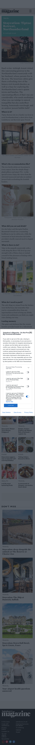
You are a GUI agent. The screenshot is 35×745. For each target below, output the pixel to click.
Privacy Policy (28, 412)
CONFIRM (11, 405)
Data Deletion (6, 412)
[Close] (31, 333)
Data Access (17, 412)
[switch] (27, 372)
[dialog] (17, 372)
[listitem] (17, 367)
